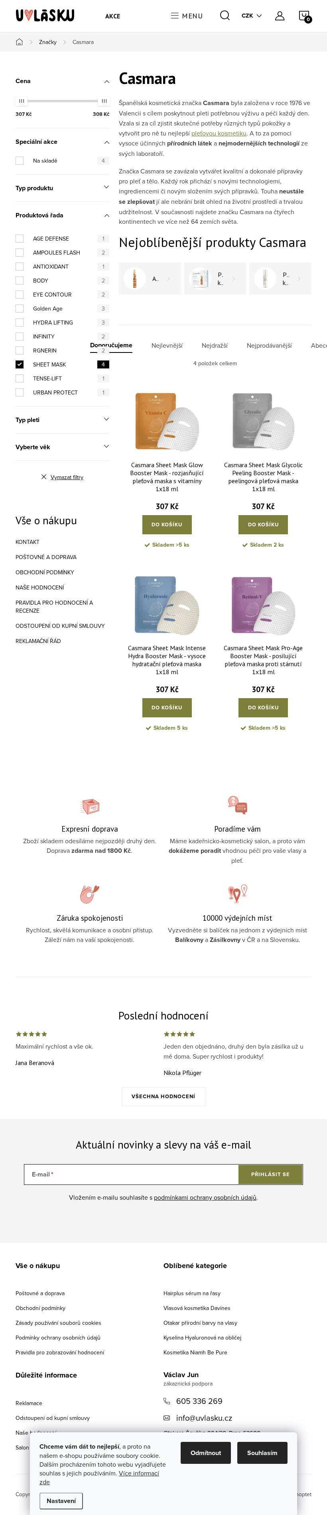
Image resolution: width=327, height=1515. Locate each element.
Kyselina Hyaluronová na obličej (202, 1337)
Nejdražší (215, 345)
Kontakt (27, 542)
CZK (247, 15)
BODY (69, 281)
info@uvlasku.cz (204, 1417)
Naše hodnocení (40, 587)
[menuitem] (112, 16)
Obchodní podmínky (45, 572)
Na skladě (69, 161)
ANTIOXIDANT (68, 267)
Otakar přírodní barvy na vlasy (200, 1322)
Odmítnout (206, 1452)
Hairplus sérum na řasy (192, 1293)
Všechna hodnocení (163, 1096)
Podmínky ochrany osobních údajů (58, 1337)
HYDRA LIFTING (69, 322)
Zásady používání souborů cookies (58, 1322)
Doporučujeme (111, 345)
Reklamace (29, 1403)
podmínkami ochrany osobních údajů (205, 1197)
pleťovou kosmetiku (218, 133)
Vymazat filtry (67, 477)
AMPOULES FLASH (69, 253)
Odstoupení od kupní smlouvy (60, 626)
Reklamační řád (38, 641)
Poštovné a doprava (46, 557)
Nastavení (61, 1500)
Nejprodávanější (269, 345)
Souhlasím (262, 1452)
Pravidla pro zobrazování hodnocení (60, 1352)
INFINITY (69, 336)
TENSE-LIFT (68, 378)
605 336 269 (199, 1401)
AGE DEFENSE (68, 239)
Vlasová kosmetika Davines (197, 1308)
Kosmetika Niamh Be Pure (195, 1352)
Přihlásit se (270, 1174)
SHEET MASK (69, 364)
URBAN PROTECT (68, 392)
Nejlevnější (167, 345)
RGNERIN (69, 350)
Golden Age (69, 309)
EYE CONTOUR (69, 295)
